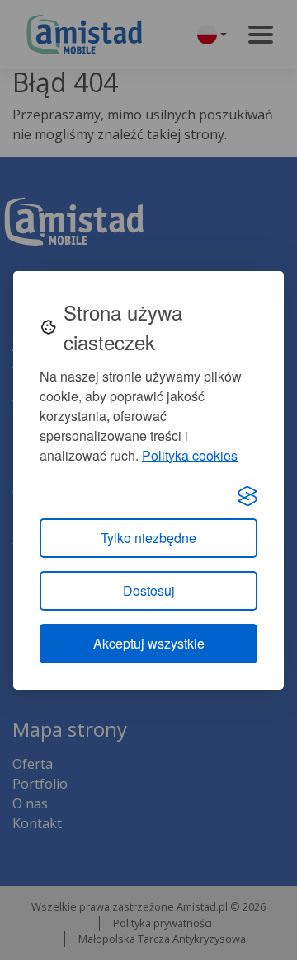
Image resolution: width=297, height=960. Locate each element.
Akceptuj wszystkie (149, 643)
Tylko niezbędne (148, 537)
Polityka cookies (190, 455)
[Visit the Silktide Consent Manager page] (247, 495)
